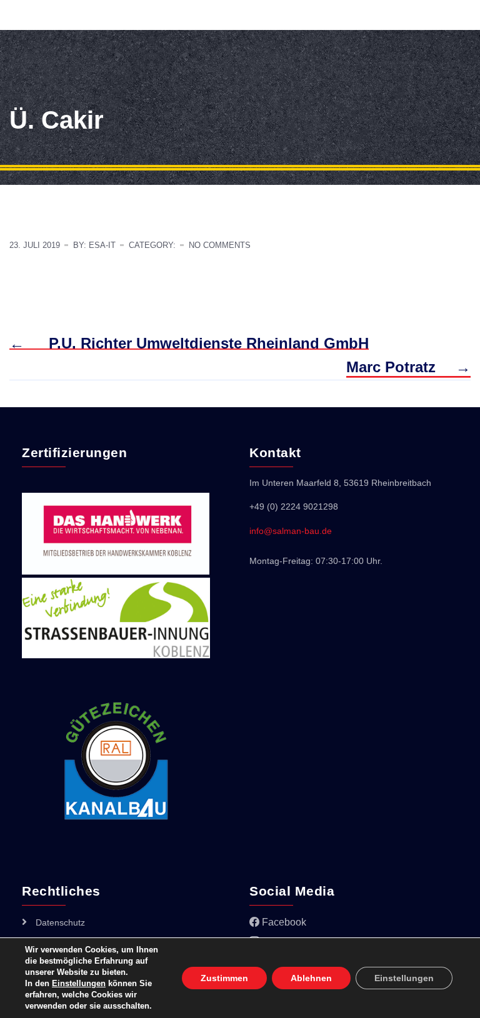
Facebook (282, 922)
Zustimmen (224, 978)
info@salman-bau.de (290, 531)
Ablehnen (311, 978)
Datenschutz (60, 922)
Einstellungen (79, 983)
